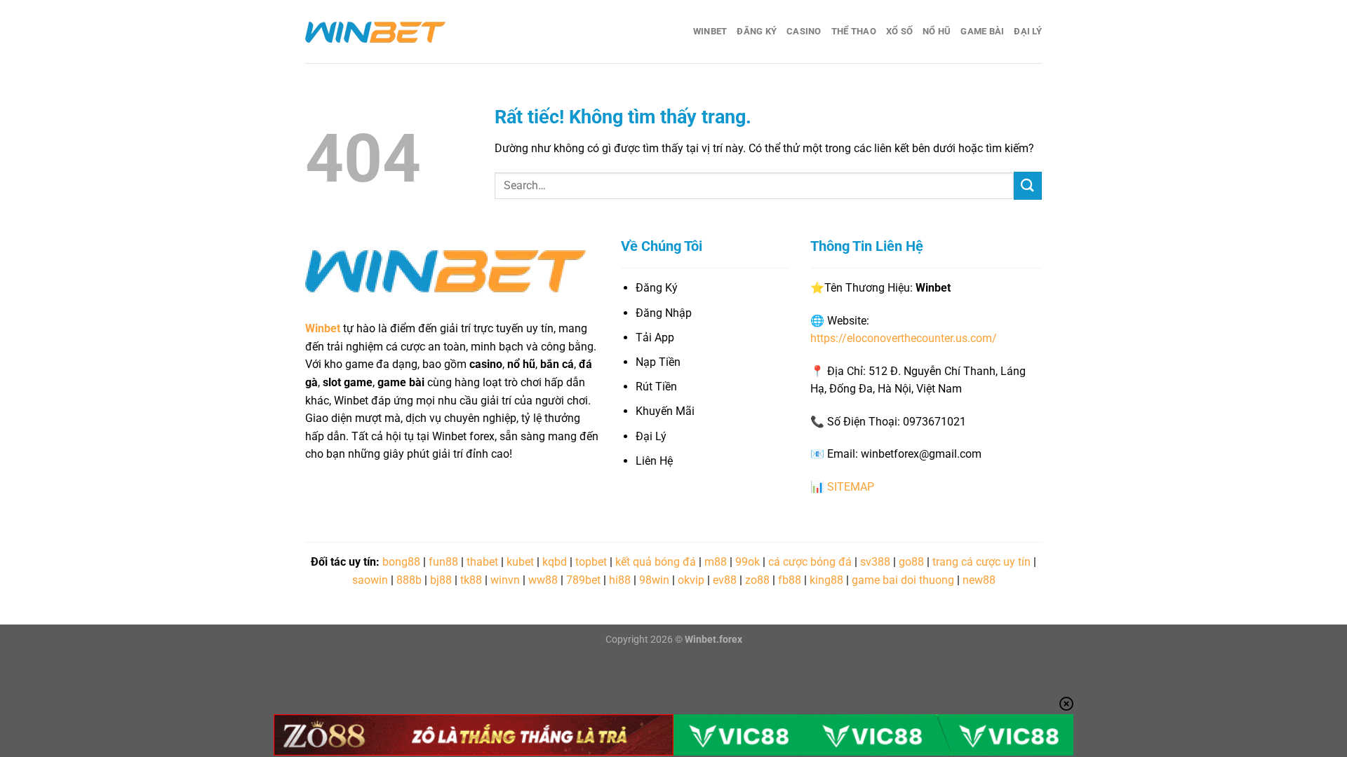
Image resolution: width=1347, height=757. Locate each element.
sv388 (875, 561)
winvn (505, 580)
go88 (911, 561)
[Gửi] (1028, 185)
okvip (691, 580)
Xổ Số (899, 31)
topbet (591, 561)
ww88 (543, 580)
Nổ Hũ (937, 31)
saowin (370, 580)
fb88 (789, 580)
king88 (826, 580)
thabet (482, 561)
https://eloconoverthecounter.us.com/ (903, 338)
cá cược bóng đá (810, 561)
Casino (804, 31)
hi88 (620, 580)
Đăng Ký (757, 31)
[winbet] (375, 31)
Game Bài (982, 31)
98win (654, 580)
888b (409, 580)
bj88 (441, 580)
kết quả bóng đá (655, 561)
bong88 (401, 561)
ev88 (725, 580)
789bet (583, 580)
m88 (715, 561)
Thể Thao (853, 31)
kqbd (554, 561)
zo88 (757, 580)
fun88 (443, 561)
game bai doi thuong (903, 580)
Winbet (710, 31)
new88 (979, 580)
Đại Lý (1028, 31)
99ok (747, 561)
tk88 (471, 580)
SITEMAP (850, 486)
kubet (520, 561)
